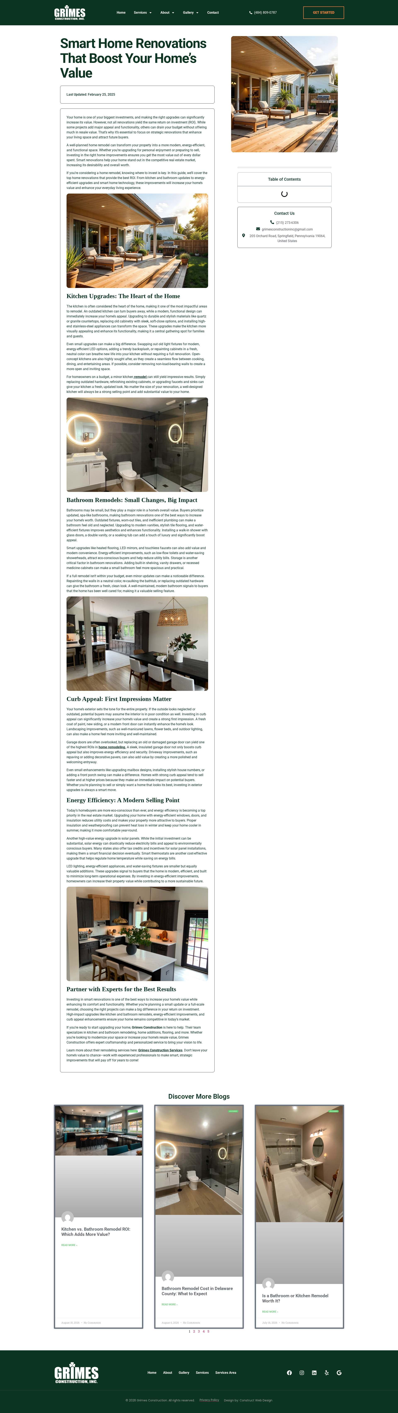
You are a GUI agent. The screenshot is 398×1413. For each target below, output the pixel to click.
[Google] (339, 1373)
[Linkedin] (314, 1373)
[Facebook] (289, 1373)
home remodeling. (112, 747)
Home (121, 13)
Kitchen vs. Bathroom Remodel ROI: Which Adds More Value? (95, 1232)
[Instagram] (302, 1373)
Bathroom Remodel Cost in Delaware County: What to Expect (197, 1291)
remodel (140, 377)
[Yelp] (327, 1373)
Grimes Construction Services (160, 1050)
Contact (213, 13)
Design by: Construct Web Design (248, 1400)
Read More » (69, 1245)
